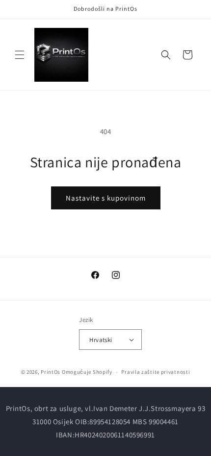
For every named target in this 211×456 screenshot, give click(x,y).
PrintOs (50, 371)
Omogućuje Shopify (87, 371)
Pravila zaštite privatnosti (155, 371)
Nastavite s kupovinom (106, 198)
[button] (19, 55)
